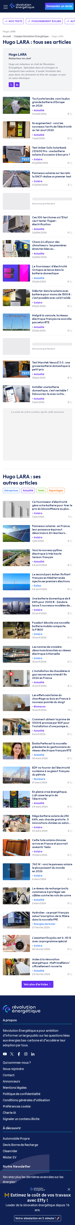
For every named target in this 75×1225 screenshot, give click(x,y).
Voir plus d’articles (36, 984)
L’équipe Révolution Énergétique (31, 36)
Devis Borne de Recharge (20, 1145)
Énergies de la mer (44, 924)
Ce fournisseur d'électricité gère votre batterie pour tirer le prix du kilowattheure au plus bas (52, 505)
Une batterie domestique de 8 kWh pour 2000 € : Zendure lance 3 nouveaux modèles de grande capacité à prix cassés (51, 602)
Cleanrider (10, 1151)
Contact (8, 1075)
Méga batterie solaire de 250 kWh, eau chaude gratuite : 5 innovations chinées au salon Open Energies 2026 (50, 819)
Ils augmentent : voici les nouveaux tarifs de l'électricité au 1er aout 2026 (52, 126)
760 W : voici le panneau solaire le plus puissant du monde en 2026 (52, 867)
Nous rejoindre (13, 1069)
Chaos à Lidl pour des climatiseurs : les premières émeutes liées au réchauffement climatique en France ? (50, 245)
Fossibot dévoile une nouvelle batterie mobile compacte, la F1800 (51, 626)
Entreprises (11, 490)
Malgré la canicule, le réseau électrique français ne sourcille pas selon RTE (52, 319)
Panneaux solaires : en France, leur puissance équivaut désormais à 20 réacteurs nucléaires (51, 529)
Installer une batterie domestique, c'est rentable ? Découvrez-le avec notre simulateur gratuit (50, 390)
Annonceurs (11, 1081)
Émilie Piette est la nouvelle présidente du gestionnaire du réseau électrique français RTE (51, 747)
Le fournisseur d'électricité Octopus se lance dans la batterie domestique (49, 270)
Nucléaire (39, 779)
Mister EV (9, 1157)
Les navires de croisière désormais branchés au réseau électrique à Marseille (51, 650)
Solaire (38, 159)
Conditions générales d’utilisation (26, 1100)
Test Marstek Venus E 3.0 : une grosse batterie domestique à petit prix (51, 366)
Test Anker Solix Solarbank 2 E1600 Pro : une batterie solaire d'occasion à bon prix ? (51, 151)
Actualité (39, 110)
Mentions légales (15, 1087)
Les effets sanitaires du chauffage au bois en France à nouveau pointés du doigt (51, 698)
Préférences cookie (17, 1106)
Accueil (7, 36)
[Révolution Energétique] (22, 6)
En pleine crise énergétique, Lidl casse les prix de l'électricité (49, 795)
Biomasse (40, 706)
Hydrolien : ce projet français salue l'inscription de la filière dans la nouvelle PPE (50, 916)
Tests (41, 490)
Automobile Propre (16, 1138)
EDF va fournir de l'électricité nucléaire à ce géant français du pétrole (51, 771)
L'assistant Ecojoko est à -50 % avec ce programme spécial (51, 939)
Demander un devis (59, 6)
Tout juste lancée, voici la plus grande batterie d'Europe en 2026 (51, 102)
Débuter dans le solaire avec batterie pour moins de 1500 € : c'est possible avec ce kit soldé (52, 294)
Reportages (56, 490)
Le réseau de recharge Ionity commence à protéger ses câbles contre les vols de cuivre (51, 892)
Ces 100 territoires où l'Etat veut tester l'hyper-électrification (50, 221)
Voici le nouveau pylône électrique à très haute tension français (47, 553)
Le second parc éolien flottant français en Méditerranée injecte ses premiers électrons (51, 578)
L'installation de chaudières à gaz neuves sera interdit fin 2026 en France (51, 674)
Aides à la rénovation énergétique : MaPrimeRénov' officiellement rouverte (51, 963)
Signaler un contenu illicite (21, 1119)
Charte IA (9, 1112)
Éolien (37, 585)
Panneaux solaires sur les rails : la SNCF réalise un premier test (51, 174)
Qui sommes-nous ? (17, 1062)
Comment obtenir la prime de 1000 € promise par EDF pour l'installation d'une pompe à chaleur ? (51, 722)
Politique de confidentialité (21, 1094)
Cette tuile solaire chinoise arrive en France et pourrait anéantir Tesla (50, 843)
